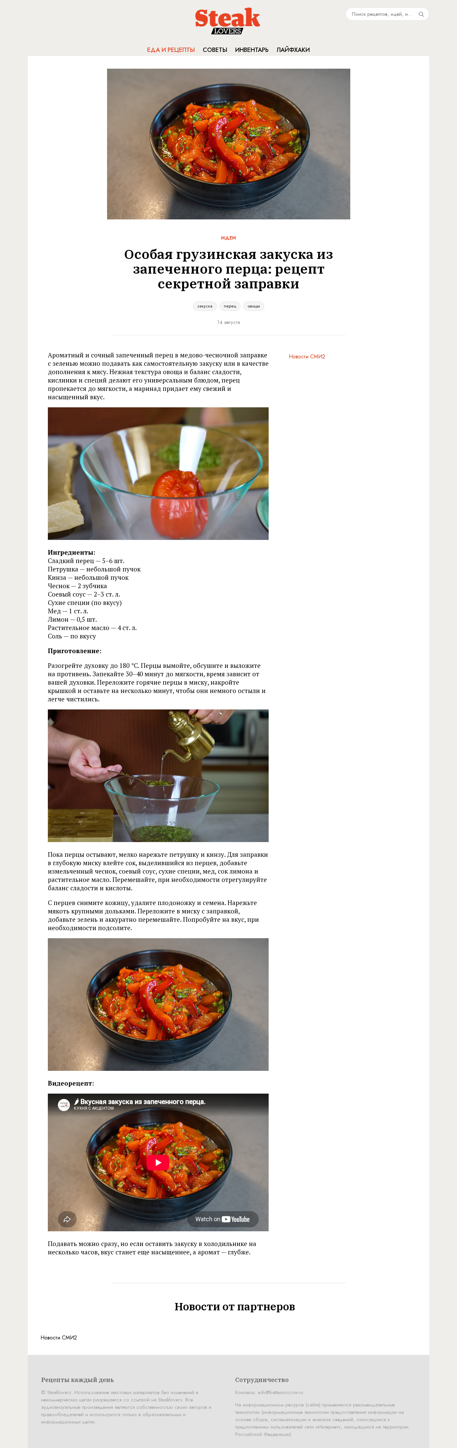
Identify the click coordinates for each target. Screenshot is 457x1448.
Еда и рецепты (171, 50)
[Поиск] (421, 14)
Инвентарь (252, 50)
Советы (215, 50)
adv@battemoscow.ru (280, 1392)
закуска (204, 306)
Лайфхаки (293, 50)
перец (230, 306)
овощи (254, 306)
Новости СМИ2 (307, 356)
